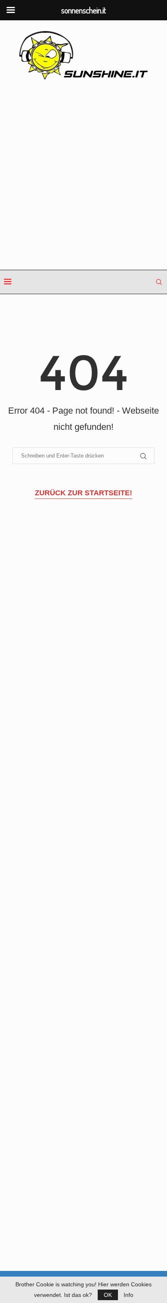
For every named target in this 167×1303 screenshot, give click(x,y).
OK (108, 1295)
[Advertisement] (83, 175)
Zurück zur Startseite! (83, 493)
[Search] (159, 282)
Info (128, 1295)
